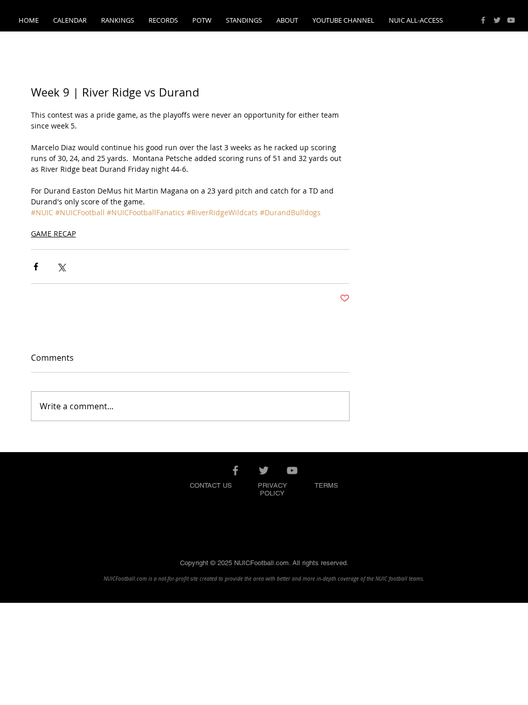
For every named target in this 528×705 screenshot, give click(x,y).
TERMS (326, 485)
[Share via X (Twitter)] (61, 266)
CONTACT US (211, 485)
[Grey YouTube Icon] (511, 20)
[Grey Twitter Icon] (497, 20)
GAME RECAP (53, 233)
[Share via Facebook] (36, 266)
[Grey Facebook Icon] (483, 20)
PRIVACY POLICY (272, 489)
